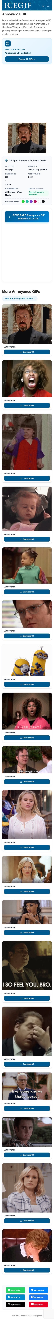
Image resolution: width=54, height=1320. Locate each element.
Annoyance (9, 346)
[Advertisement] (27, 94)
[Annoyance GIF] (27, 324)
